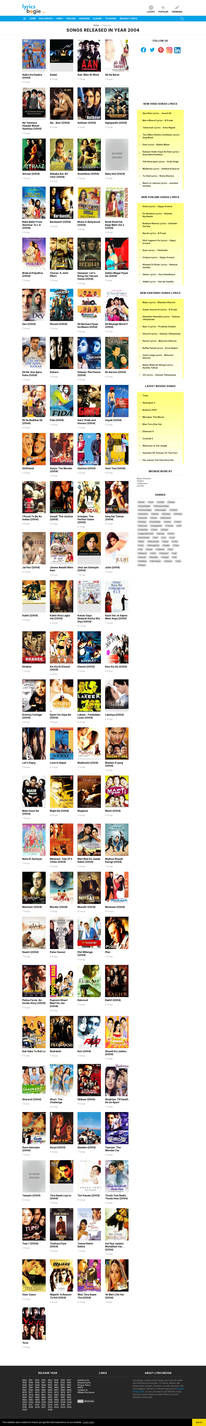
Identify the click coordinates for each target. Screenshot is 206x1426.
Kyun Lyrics (155, 250)
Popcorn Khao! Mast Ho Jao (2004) (59, 1003)
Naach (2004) (30, 952)
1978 (24, 1395)
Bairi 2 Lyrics (159, 326)
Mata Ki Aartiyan (32, 859)
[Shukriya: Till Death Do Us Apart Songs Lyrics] (117, 1080)
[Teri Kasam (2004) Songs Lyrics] (89, 1176)
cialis (13, 1364)
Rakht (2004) (113, 1000)
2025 (69, 1407)
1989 (43, 1397)
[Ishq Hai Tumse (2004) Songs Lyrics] (117, 497)
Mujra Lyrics (159, 302)
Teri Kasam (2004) (88, 1195)
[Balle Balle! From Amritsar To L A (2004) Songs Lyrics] (34, 203)
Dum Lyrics (156, 144)
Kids (156, 538)
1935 (56, 1380)
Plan (107, 952)
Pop (140, 549)
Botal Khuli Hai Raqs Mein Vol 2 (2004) (114, 224)
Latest (151, 12)
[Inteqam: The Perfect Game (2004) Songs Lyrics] (89, 497)
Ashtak (161, 502)
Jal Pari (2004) (31, 567)
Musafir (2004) (86, 907)
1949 (43, 1385)
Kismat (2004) (86, 666)
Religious (143, 553)
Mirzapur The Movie (153, 417)
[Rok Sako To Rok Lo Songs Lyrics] (34, 1032)
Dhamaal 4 (148, 431)
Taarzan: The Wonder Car (113, 1149)
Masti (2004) (113, 810)
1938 (24, 1382)
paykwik (40, 1364)
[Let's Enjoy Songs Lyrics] (34, 743)
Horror (171, 534)
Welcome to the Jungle (155, 445)
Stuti (178, 561)
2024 (63, 1407)
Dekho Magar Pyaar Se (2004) (116, 274)
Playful (166, 546)
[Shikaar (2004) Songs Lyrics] (89, 1080)
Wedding (142, 561)
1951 (56, 1385)
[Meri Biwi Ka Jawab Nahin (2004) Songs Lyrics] (89, 840)
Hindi (59, 18)
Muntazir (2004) (32, 907)
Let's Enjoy (29, 762)
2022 (50, 1407)
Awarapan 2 (149, 402)
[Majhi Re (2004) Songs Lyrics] (61, 791)
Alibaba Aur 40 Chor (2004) (59, 175)
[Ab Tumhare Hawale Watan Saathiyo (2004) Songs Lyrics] (34, 103)
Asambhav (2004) (88, 173)
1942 (50, 1382)
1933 (43, 1380)
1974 (50, 1392)
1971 (31, 1392)
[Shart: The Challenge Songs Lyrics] (61, 1080)
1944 (63, 1382)
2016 (63, 1405)
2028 (50, 1409)
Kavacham (143, 514)
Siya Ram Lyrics (157, 113)
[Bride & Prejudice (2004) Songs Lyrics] (34, 254)
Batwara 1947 (150, 410)
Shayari (165, 557)
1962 (24, 1390)
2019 (31, 1407)
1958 (50, 1387)
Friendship (143, 530)
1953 (69, 1385)
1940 (37, 1382)
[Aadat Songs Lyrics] (61, 55)
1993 (69, 1397)
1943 (56, 1382)
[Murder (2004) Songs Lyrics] (61, 888)
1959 (56, 1387)
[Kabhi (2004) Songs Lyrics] (34, 596)
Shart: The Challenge (56, 1101)
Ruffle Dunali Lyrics (160, 348)
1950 (50, 1385)
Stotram (169, 561)
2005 (43, 1402)
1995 (31, 1400)
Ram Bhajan (161, 510)
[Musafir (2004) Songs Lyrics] (89, 888)
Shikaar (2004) (86, 1099)
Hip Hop (161, 534)
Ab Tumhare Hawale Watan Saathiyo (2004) (32, 125)
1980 (37, 1395)
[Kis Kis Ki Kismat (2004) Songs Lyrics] (61, 647)
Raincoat (82, 1000)
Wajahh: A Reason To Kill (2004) (60, 1296)
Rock (154, 553)
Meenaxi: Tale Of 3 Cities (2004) (61, 860)
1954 (24, 1387)
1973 (43, 1392)
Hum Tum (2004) (115, 468)
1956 (37, 1387)
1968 (63, 1390)
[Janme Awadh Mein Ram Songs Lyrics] (61, 548)
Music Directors (144, 478)
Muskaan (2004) (115, 907)
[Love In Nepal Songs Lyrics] (61, 743)
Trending (177, 12)
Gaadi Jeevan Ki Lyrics (160, 309)
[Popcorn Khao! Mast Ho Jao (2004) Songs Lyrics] (61, 981)
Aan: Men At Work (88, 74)
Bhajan (171, 502)
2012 (37, 1405)
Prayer (149, 549)
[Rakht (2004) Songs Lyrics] (117, 981)
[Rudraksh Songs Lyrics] (61, 1032)
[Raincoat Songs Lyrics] (89, 981)
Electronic (143, 526)
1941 (43, 1382)
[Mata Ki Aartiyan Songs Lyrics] (34, 840)
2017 (69, 1405)
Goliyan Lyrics (158, 257)
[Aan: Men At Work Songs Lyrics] (89, 55)
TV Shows (110, 18)
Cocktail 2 (148, 438)
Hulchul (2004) (86, 468)
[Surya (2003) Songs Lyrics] (61, 1128)
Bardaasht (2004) (60, 221)
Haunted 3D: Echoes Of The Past (160, 453)
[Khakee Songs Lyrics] (34, 647)
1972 (37, 1392)
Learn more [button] (88, 1422)
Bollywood (45, 18)
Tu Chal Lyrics (158, 176)
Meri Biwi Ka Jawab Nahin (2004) (88, 860)
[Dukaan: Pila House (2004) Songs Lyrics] (89, 353)
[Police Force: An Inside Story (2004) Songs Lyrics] (34, 981)
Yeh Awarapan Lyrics (161, 161)
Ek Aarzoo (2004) (115, 372)
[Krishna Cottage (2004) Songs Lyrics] (34, 695)
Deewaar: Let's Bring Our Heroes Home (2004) (87, 276)
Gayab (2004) (113, 420)
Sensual (142, 557)
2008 (63, 1402)
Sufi (175, 557)
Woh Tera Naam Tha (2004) (86, 1296)
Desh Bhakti (155, 522)
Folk (179, 526)
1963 (31, 1390)
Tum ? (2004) (30, 1243)
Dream (178, 522)
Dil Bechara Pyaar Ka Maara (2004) (87, 325)
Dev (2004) (29, 324)
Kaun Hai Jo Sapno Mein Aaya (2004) (116, 617)
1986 (24, 1397)
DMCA (80, 1387)
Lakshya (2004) (114, 714)
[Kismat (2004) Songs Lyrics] (89, 647)
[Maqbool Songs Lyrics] (89, 791)
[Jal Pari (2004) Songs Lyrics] (34, 548)
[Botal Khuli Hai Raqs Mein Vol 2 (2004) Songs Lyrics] (117, 203)
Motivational (153, 542)
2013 (43, 1405)
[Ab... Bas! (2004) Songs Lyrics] (61, 103)
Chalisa (174, 510)
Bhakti (141, 502)
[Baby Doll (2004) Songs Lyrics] (117, 155)
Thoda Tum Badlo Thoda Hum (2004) (116, 1197)
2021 (43, 1407)
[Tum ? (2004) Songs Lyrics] (34, 1224)
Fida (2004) (57, 420)
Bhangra (166, 514)
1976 (63, 1392)
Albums (97, 18)
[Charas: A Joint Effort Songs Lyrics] (61, 254)
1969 (69, 1390)
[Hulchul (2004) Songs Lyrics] (89, 449)
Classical (143, 518)
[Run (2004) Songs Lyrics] (89, 1032)
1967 (56, 1390)
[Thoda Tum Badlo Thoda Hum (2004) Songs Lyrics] (117, 1176)
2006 (50, 1402)
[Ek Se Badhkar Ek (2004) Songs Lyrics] (34, 401)
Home (33, 18)
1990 (50, 1397)
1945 (69, 1382)
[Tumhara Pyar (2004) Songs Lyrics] (61, 1224)
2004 (37, 1402)
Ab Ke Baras (112, 74)
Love (172, 538)
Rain (171, 549)
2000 (63, 1400)
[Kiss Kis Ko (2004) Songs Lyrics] (117, 647)
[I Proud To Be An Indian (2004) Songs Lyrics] (34, 497)
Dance (154, 518)
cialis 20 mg (5, 1364)
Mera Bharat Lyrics (158, 120)
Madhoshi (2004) (87, 762)
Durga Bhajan (144, 506)
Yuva (25, 1342)
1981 (43, 1395)
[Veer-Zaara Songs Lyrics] (34, 1275)
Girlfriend (28, 468)
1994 (24, 1400)
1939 (31, 1382)
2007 (56, 1402)
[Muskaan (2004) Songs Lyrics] (117, 888)
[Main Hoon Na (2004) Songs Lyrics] (34, 791)
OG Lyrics (159, 375)
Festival (170, 526)
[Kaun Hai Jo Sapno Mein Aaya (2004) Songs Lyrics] (117, 596)
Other (175, 542)
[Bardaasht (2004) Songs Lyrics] (61, 203)
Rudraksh (55, 1051)
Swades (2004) (86, 1147)
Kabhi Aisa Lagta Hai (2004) (60, 617)
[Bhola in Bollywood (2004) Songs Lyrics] (89, 203)
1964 (37, 1390)
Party (141, 546)
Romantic (164, 553)
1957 (43, 1387)
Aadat (53, 74)
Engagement (157, 526)
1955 (31, 1387)
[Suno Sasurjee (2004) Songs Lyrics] (34, 1128)
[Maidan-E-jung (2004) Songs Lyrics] (117, 743)
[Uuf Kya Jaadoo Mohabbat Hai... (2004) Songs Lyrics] (117, 1224)
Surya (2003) (57, 1147)
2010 (24, 1405)
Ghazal (165, 530)
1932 (37, 1380)
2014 (50, 1405)
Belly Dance (166, 518)
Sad (174, 553)
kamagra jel (49, 1364)
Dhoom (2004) (58, 324)
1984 (63, 1395)
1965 (43, 1390)
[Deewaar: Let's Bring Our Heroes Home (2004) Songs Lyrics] (89, 254)
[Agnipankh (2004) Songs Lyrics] (117, 103)
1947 (31, 1385)
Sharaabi (154, 557)
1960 (63, 1387)
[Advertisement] (160, 77)
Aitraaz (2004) (31, 173)
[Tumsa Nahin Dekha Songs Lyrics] (89, 1224)
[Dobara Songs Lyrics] (61, 353)
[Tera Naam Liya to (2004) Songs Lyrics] (61, 1176)
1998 (50, 1400)
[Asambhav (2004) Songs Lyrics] (89, 155)
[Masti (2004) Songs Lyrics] (117, 791)
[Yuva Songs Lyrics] (34, 1323)
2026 (24, 1409)
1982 (50, 1395)
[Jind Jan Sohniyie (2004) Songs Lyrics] (89, 548)
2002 (24, 1402)
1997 (43, 1400)
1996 (37, 1400)
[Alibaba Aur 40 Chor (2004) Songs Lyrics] (61, 155)
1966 (50, 1390)
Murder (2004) (59, 907)
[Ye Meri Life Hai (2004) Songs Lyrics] (117, 1275)
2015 (56, 1405)
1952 (63, 1385)
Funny (154, 530)
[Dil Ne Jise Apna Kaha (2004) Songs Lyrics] (34, 353)
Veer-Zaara (29, 1294)
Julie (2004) (112, 567)
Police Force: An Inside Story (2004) (34, 1002)
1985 (69, 1395)
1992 (63, 1397)
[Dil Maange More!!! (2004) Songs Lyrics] (117, 305)
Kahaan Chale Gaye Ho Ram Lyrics (161, 153)
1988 (37, 1397)
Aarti (151, 502)
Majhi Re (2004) (59, 810)
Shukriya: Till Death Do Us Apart (116, 1101)
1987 (31, 1397)
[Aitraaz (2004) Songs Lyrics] (34, 155)
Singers (140, 481)
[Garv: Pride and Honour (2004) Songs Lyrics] (89, 401)
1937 (69, 1380)
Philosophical (154, 546)
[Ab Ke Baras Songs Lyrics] (117, 55)
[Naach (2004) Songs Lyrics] (34, 933)
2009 (69, 1402)
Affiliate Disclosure (85, 1392)
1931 (30, 1380)
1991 (56, 1397)
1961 (69, 1387)
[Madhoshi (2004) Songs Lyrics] (89, 743)
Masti (141, 542)
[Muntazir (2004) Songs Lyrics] (34, 888)
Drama (168, 522)
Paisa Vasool (57, 952)
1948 (37, 1385)
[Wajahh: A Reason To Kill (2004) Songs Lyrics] (61, 1275)
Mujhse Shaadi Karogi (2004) (114, 860)
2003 (31, 1402)
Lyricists (140, 486)
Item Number (144, 538)
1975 (56, 1392)
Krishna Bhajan (145, 510)
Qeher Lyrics (159, 274)
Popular (163, 12)
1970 (24, 1392)
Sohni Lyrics (157, 206)
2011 (30, 1405)
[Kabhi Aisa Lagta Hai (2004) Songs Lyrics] (61, 596)
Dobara (54, 372)
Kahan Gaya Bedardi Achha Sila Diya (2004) (88, 618)
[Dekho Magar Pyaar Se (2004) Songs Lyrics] (117, 254)
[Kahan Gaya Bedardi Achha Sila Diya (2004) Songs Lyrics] (89, 596)
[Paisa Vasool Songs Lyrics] (61, 933)
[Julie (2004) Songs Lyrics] (117, 548)
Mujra (166, 542)
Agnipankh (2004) (116, 122)
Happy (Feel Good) (146, 534)
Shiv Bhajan (155, 561)
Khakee (26, 666)
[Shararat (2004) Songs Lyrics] (34, 1080)
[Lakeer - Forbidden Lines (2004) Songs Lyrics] (89, 695)
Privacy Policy (84, 1385)
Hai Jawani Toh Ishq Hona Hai (158, 460)
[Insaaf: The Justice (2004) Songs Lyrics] (61, 497)
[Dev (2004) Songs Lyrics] (34, 305)
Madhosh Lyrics (161, 168)
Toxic (145, 395)
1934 (50, 1380)
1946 (24, 1385)
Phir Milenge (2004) (85, 953)
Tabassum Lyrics (159, 127)
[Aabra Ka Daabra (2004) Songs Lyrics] (34, 55)
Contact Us (82, 1390)
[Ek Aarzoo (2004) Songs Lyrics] (117, 353)
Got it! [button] (199, 1422)
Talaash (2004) (31, 1195)
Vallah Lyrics (158, 281)
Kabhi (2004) (30, 615)
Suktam (142, 565)
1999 (56, 1400)
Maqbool (82, 810)
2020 (37, 1407)
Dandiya (142, 522)
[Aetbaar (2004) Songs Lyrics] (89, 103)
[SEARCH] (182, 18)
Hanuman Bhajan (162, 506)
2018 (24, 1407)
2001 (69, 1400)
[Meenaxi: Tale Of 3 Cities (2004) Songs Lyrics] (61, 840)
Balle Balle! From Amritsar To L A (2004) (32, 224)
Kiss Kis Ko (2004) (116, 666)
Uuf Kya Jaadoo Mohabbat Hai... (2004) (114, 1246)
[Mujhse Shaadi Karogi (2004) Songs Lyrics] (117, 840)
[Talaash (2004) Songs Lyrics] (34, 1176)
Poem (176, 546)
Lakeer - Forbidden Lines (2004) (88, 716)
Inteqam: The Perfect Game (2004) (85, 519)
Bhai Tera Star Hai (152, 424)
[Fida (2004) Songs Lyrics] (61, 401)
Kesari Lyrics (159, 341)
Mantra (155, 514)
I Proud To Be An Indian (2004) (32, 518)
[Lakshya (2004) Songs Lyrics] (117, 695)
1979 (31, 1395)
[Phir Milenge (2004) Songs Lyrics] (89, 933)
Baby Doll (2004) (115, 173)
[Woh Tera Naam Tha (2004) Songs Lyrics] (89, 1275)
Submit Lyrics (83, 1380)
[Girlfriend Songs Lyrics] (34, 449)
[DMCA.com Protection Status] (85, 1402)
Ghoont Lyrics (161, 333)
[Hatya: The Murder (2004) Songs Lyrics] (61, 449)
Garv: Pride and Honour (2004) (86, 422)
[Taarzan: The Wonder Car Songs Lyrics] (117, 1128)
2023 (56, 1407)
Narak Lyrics (154, 233)
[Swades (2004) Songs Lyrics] (89, 1128)
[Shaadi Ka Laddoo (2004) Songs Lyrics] (117, 1032)
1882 (24, 1380)
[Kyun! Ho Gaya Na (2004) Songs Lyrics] (61, 695)
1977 (69, 1392)
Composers (142, 483)
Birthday (178, 514)
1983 (56, 1395)
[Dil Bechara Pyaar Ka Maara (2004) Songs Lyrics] (89, 305)
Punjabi (71, 18)
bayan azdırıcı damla (25, 1364)
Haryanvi (84, 18)
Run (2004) (84, 1051)
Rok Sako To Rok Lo (33, 1051)
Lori (164, 538)
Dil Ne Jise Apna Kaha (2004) (32, 373)
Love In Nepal (58, 762)
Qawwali (160, 549)
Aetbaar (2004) (86, 122)
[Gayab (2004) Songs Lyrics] (117, 401)
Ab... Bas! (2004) (60, 122)
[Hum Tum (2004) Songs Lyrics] (117, 449)
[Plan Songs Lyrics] (117, 933)
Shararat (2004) (31, 1099)
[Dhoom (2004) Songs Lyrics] (61, 305)
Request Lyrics (128, 18)
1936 (63, 1380)
